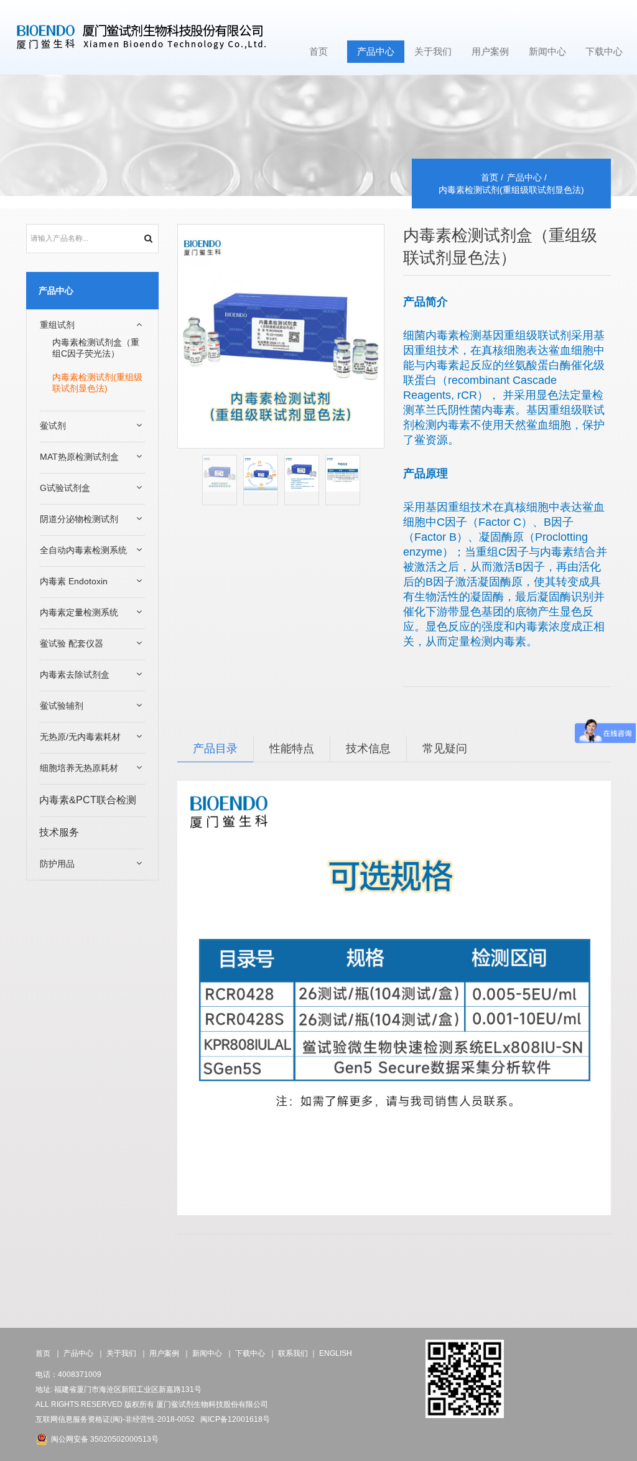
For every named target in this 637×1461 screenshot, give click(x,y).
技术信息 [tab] (368, 749)
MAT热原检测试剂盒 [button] (79, 457)
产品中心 (375, 51)
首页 (318, 51)
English (335, 1353)
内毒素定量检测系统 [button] (79, 612)
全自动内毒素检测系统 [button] (83, 550)
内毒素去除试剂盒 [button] (74, 674)
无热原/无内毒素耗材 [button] (80, 737)
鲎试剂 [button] (53, 426)
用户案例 (490, 51)
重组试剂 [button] (57, 325)
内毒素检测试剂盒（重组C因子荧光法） (95, 347)
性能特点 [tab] (291, 749)
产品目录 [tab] (215, 749)
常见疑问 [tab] (444, 749)
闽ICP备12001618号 (235, 1419)
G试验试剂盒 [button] (65, 488)
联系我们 (293, 1353)
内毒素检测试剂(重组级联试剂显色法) (97, 382)
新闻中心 (547, 51)
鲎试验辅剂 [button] (61, 706)
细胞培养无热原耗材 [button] (79, 768)
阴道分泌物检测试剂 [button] (79, 519)
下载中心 (604, 51)
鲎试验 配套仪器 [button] (71, 643)
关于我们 (433, 51)
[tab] (92, 325)
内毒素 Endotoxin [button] (74, 581)
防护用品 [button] (57, 864)
